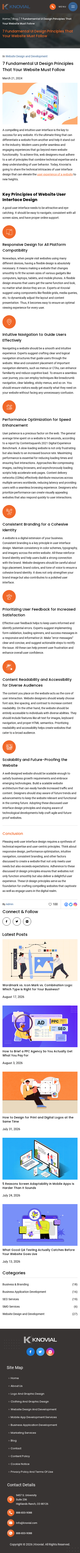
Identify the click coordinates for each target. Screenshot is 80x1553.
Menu (62, 7)
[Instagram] (75, 904)
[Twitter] (71, 904)
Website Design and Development (27, 56)
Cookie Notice (20, 1464)
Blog (15, 19)
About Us (17, 1386)
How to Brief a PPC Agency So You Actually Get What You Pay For (37, 1053)
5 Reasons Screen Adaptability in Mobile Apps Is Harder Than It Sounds (38, 1186)
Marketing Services (23, 1433)
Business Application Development (34, 1425)
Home (6, 19)
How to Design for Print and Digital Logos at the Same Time (37, 1119)
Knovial (39, 1544)
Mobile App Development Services (34, 1417)
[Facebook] (66, 904)
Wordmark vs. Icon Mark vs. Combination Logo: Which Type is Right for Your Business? (37, 987)
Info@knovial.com (26, 1522)
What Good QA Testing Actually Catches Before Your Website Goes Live (38, 1252)
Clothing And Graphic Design (30, 1401)
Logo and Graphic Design (27, 1394)
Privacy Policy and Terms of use (32, 1472)
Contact (16, 1448)
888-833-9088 (53, 7)
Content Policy (20, 1456)
